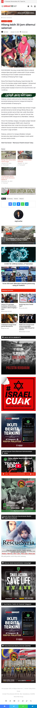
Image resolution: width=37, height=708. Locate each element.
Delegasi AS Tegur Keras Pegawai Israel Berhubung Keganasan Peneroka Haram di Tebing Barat (18, 239)
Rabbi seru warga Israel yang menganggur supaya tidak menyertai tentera (26, 327)
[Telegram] (26, 204)
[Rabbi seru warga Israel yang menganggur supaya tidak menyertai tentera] (27, 318)
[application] (18, 466)
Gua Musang (9, 198)
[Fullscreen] (33, 474)
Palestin (8, 232)
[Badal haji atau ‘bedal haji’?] (27, 298)
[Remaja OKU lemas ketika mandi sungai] (8, 155)
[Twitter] (14, 204)
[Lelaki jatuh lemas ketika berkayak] (25, 155)
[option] (18, 235)
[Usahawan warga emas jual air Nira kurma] (9, 318)
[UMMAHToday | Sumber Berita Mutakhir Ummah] (10, 6)
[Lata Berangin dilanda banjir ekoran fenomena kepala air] (8, 171)
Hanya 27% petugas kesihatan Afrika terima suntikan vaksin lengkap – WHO (9, 307)
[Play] (3, 474)
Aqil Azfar (6, 32)
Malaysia (21, 198)
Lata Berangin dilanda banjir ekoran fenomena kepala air (8, 177)
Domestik (9, 17)
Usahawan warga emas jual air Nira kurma (8, 325)
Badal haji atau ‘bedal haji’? (26, 305)
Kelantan (16, 198)
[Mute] (31, 474)
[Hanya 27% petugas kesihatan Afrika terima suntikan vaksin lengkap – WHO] (9, 298)
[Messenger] (18, 204)
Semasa (10, 21)
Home (4, 17)
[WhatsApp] (22, 204)
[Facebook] (10, 204)
